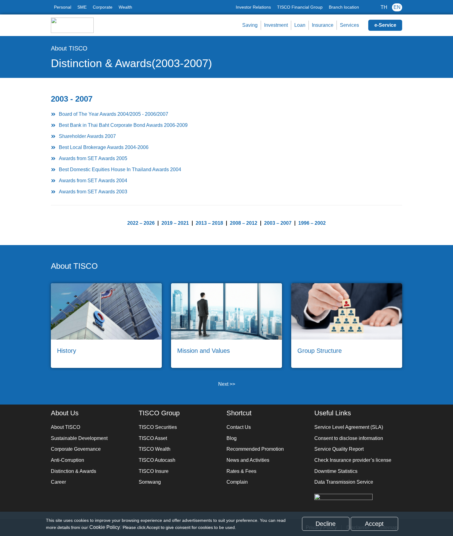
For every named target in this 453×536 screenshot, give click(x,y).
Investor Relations (253, 7)
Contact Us (238, 427)
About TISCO (69, 48)
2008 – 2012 (243, 223)
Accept (374, 523)
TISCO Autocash (157, 460)
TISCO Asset (153, 438)
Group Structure (319, 350)
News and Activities (247, 460)
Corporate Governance (76, 449)
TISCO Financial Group (300, 7)
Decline (326, 523)
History (66, 350)
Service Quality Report (339, 449)
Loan (299, 25)
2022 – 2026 (141, 223)
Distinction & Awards (73, 471)
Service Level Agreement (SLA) (348, 427)
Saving (250, 25)
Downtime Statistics (335, 471)
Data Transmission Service (343, 482)
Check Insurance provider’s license (352, 460)
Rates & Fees (241, 471)
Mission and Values (203, 350)
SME (82, 7)
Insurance (322, 25)
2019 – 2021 (175, 223)
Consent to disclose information (348, 438)
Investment (276, 25)
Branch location (344, 7)
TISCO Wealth (154, 449)
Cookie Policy (104, 527)
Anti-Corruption (67, 460)
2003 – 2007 (278, 223)
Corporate (102, 7)
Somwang (150, 482)
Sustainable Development (79, 438)
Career (58, 482)
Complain (237, 482)
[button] (226, 114)
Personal (62, 7)
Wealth (125, 7)
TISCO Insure (154, 471)
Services (349, 25)
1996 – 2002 (312, 223)
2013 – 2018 (209, 223)
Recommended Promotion (255, 449)
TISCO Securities (158, 427)
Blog (231, 438)
